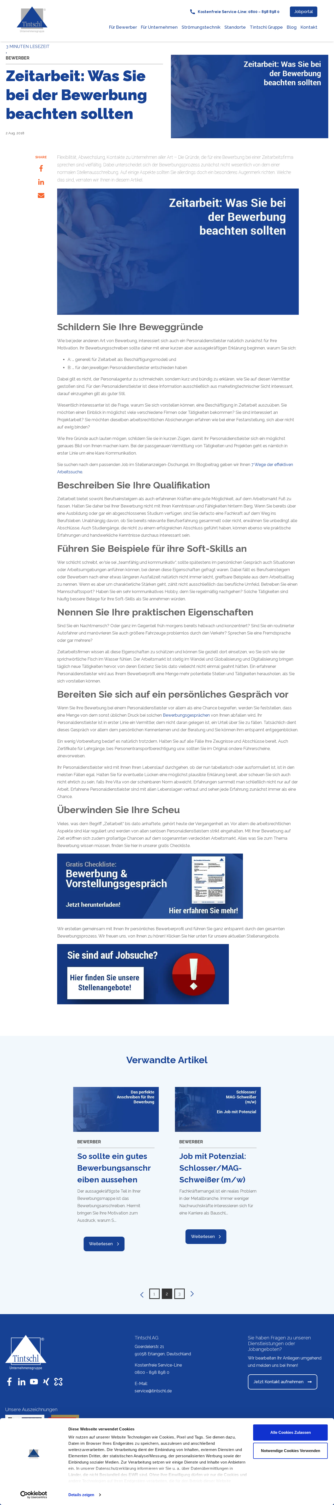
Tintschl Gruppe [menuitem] (266, 27)
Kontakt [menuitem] (309, 27)
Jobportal (303, 11)
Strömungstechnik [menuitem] (201, 27)
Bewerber (17, 58)
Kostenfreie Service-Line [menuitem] (158, 1365)
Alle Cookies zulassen (290, 1432)
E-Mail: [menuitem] (141, 1383)
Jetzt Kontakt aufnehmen (278, 1381)
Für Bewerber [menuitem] (123, 27)
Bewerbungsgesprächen (186, 715)
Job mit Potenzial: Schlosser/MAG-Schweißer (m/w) (212, 1168)
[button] (141, 1294)
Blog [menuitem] (292, 27)
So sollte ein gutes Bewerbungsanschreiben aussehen (114, 1168)
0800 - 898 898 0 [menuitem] (152, 1372)
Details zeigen (81, 1494)
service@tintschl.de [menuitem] (153, 1390)
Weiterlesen (101, 1243)
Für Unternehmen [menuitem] (159, 27)
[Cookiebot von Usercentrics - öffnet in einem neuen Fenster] (34, 1495)
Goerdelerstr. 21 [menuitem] (149, 1346)
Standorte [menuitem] (235, 27)
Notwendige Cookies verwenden (290, 1450)
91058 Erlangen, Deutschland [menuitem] (163, 1353)
